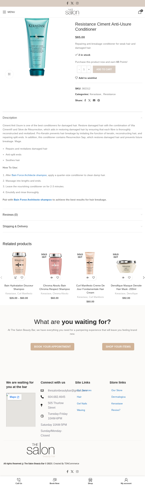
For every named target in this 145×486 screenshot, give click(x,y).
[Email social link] (94, 100)
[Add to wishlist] (22, 277)
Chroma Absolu (60, 293)
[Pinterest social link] (98, 100)
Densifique (132, 293)
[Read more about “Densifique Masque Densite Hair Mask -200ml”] (123, 277)
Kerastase (95, 94)
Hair (79, 396)
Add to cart (104, 69)
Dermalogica (118, 396)
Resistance (109, 94)
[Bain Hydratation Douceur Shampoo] (19, 266)
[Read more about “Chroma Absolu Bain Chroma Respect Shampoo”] (51, 277)
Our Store (116, 390)
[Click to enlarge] (9, 74)
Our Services (84, 390)
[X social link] (72, 3)
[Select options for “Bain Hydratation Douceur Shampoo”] (16, 277)
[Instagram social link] (77, 3)
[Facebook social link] (67, 3)
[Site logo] (72, 11)
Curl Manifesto (24, 293)
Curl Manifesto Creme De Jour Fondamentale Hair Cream (90, 289)
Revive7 (115, 410)
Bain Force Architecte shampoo (29, 175)
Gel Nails (82, 403)
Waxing (81, 410)
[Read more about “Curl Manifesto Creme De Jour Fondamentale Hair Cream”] (87, 277)
